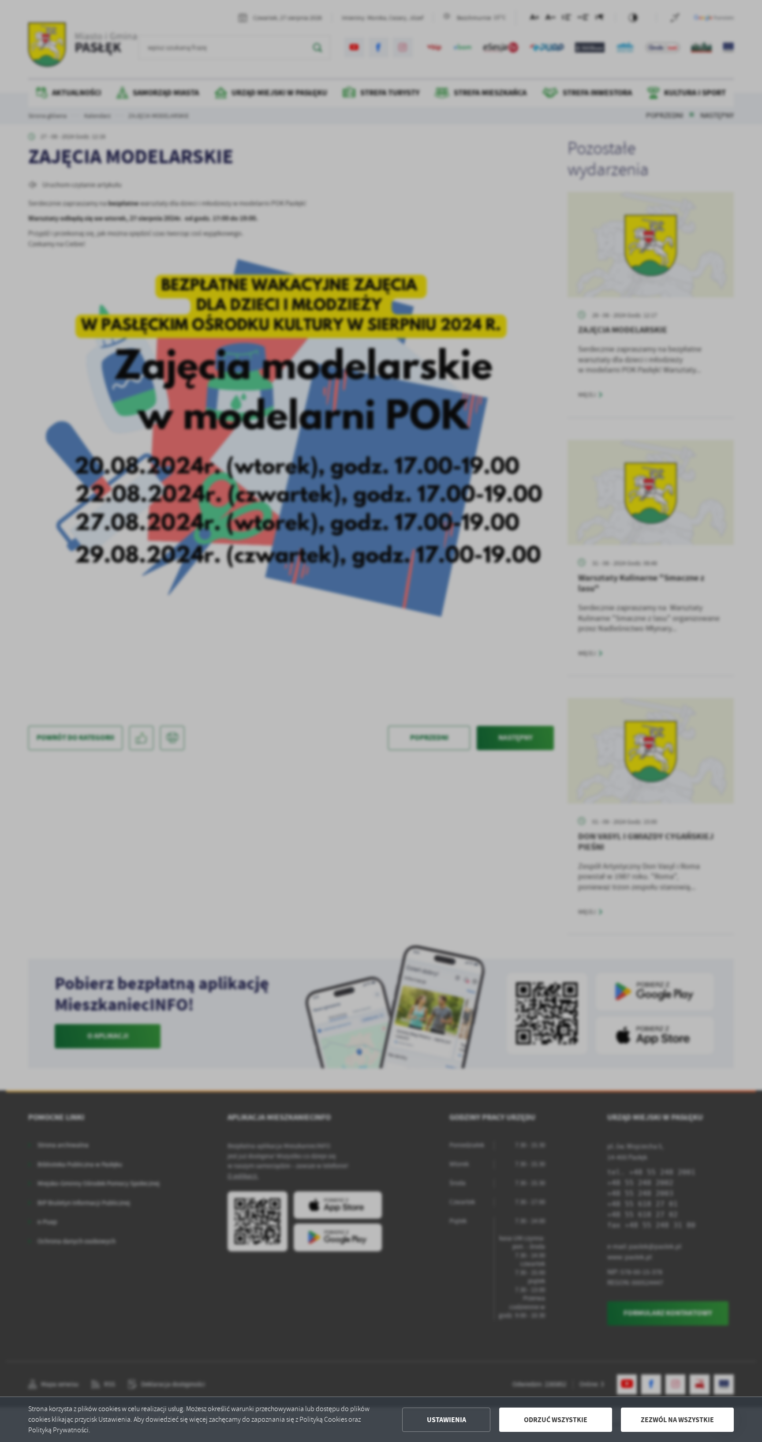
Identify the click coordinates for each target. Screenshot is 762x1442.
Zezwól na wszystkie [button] (677, 1419)
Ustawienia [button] (446, 1419)
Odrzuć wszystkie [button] (555, 1419)
